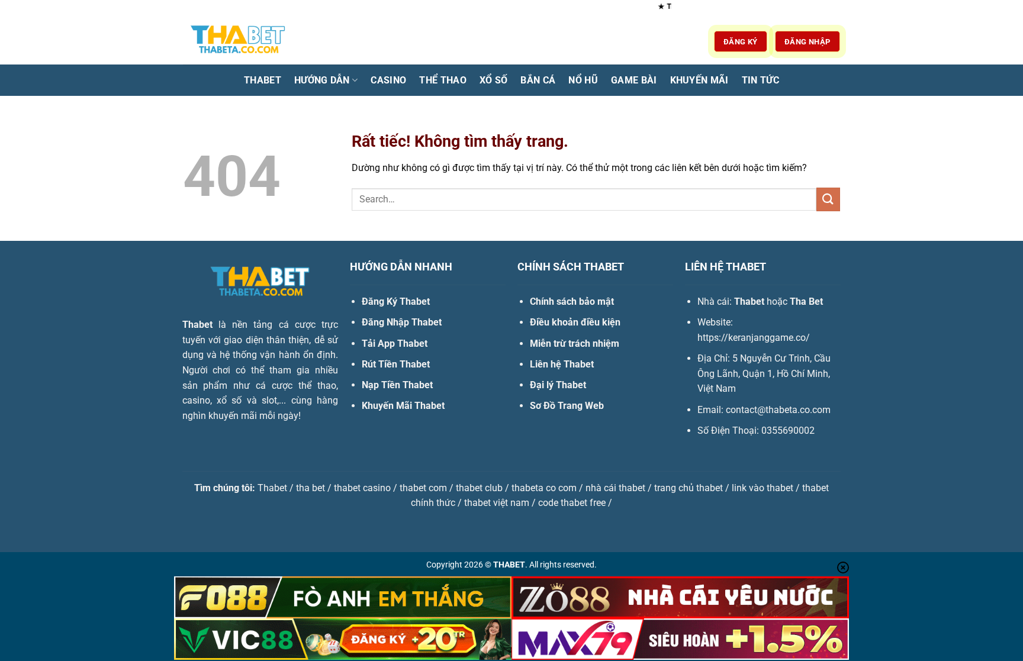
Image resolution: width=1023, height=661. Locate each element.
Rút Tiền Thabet (396, 364)
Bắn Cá (537, 80)
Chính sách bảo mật (572, 301)
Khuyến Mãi (699, 80)
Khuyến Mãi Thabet (403, 405)
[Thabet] (242, 41)
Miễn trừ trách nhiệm (574, 343)
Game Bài (634, 80)
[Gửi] (828, 199)
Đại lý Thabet (558, 385)
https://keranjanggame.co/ (753, 337)
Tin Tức (760, 80)
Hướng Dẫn (322, 80)
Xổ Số (494, 80)
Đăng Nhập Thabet (402, 322)
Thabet (262, 80)
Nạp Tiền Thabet (397, 385)
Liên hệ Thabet (562, 364)
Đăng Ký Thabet (396, 301)
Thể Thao (443, 80)
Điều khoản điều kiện (575, 322)
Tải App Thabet (394, 343)
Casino (388, 80)
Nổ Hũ (583, 80)
